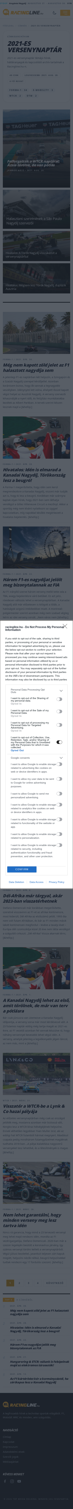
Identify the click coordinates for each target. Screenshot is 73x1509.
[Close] (66, 627)
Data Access (36, 882)
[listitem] (36, 690)
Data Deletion (16, 882)
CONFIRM (22, 869)
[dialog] (36, 754)
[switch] (59, 699)
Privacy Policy (56, 882)
